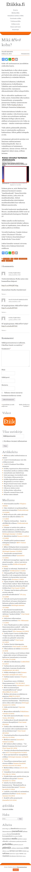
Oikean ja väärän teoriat (12, 488)
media (16, 259)
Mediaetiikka (15, 13)
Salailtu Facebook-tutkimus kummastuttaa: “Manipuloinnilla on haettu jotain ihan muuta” (14, 785)
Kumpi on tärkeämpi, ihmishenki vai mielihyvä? (15, 570)
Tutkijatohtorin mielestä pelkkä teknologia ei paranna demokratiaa (13, 667)
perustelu (23, 841)
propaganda (20, 844)
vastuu (21, 853)
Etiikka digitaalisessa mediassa (14, 479)
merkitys (20, 839)
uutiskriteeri (9, 261)
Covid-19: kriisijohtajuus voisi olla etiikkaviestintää (14, 461)
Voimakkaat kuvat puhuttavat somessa (16, 772)
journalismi (6, 259)
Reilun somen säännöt (11, 494)
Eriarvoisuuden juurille (11, 504)
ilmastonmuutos (7, 831)
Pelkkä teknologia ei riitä (12, 672)
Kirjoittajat (15, 30)
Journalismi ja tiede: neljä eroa (8, 405)
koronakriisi (16, 834)
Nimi (3, 370)
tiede (16, 851)
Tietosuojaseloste (22, 867)
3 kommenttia (25, 54)
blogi (7, 829)
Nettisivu (5, 385)
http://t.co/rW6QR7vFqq (10, 285)
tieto (20, 851)
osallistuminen (23, 259)
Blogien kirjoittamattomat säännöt (15, 484)
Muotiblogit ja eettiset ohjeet (13, 486)
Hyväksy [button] (16, 870)
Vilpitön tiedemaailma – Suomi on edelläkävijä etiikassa (14, 522)
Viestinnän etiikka (15, 18)
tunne (28, 851)
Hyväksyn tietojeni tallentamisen (15, 441)
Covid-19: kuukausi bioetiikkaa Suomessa (13, 465)
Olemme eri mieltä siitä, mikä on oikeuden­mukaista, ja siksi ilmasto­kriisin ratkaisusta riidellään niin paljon (15, 529)
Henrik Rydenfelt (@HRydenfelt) (18, 300)
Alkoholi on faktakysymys (12, 662)
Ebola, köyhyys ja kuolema (24, 405)
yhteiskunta (12, 856)
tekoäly (7, 851)
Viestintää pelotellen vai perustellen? (16, 735)
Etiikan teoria (15, 24)
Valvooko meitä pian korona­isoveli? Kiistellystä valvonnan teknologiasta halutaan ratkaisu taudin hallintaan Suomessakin (14, 602)
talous (4, 851)
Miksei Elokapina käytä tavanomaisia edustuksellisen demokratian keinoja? (15, 548)
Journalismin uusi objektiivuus (14, 473)
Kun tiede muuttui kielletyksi (13, 716)
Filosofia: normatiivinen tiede (13, 492)
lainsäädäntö (6, 839)
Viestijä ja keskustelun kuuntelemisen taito (15, 751)
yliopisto (24, 856)
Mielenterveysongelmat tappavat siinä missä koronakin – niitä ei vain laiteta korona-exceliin (15, 562)
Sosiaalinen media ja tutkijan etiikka (16, 471)
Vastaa (4, 294)
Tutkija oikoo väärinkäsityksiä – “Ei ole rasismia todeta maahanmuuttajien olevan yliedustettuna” (15, 728)
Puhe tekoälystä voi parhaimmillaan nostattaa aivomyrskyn (14, 509)
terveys (12, 851)
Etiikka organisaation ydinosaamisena (16, 468)
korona (9, 834)
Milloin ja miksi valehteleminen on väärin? (14, 456)
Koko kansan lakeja (10, 685)
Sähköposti (6, 377)
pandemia (18, 841)
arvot (3, 829)
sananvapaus (20, 848)
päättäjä (6, 848)
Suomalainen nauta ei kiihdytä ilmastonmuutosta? (13, 682)
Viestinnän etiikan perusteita (13, 477)
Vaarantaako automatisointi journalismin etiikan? (12, 554)
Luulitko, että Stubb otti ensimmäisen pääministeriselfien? (15, 792)
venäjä (25, 853)
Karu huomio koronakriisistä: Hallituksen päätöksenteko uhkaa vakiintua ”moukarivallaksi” (13, 612)
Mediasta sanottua (10, 740)
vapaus (17, 853)
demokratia (15, 828)
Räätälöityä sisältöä (10, 536)
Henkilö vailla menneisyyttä (13, 798)
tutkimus (5, 853)
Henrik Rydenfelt (7, 52)
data (9, 828)
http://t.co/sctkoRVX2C (10, 308)
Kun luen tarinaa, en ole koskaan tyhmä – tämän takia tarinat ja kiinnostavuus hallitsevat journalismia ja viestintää (15, 655)
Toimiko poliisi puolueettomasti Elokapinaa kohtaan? (13, 541)
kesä (12, 259)
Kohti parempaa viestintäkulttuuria (15, 475)
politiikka (7, 844)
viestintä (5, 856)
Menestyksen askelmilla (12, 711)
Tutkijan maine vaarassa (12, 677)
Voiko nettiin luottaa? (11, 707)
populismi (15, 844)
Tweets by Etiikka (7, 809)
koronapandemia (7, 836)
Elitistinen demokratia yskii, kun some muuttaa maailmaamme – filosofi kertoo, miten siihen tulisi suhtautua (15, 700)
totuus (24, 851)
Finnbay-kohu (16, 105)
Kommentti (6, 349)
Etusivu (15, 10)
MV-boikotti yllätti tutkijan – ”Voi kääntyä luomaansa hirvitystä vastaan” (14, 745)
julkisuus (25, 831)
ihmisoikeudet (22, 829)
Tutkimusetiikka (15, 21)
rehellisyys (13, 848)
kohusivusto (21, 107)
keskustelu (4, 834)
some (3, 261)
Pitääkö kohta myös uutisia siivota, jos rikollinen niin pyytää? (15, 777)
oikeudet (5, 841)
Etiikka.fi (15, 4)
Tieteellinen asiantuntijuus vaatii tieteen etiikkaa (14, 762)
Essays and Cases (15, 27)
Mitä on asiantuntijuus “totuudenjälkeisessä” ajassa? (12, 689)
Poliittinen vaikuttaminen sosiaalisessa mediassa (11, 619)
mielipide (25, 839)
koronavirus (15, 836)
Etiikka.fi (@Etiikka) (14, 273)
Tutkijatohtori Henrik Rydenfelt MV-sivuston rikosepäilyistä (15, 721)
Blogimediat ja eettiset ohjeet (13, 481)
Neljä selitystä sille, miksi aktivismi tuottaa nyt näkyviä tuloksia (15, 515)
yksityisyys (19, 856)
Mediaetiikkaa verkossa (11, 768)
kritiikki (20, 836)
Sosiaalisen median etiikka (15, 16)
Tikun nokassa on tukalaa (12, 649)
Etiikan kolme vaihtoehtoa (12, 490)
